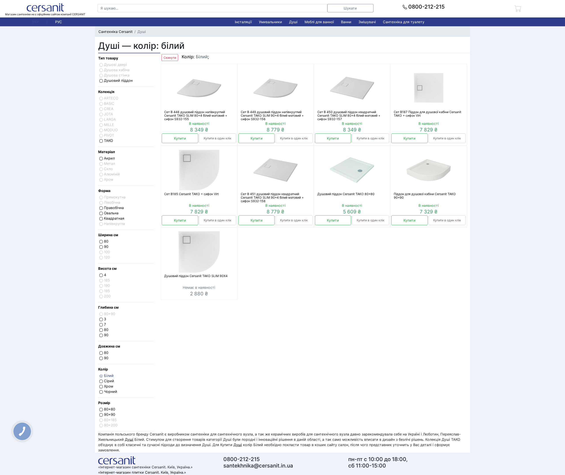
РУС (58, 22)
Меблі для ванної (319, 22)
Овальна (111, 213)
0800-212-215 (426, 7)
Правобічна (113, 207)
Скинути (170, 57)
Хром (108, 386)
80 (105, 241)
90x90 (109, 414)
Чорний (110, 391)
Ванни (346, 22)
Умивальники (270, 22)
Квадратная (113, 218)
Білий (108, 375)
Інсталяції (243, 22)
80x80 (109, 409)
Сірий (108, 381)
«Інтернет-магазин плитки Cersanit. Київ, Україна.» (142, 472)
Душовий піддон (118, 80)
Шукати (350, 8)
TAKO (108, 140)
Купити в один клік (218, 138)
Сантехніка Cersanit (115, 31)
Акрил (109, 158)
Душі (293, 22)
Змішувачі (367, 22)
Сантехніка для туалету (403, 22)
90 (105, 246)
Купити (180, 138)
